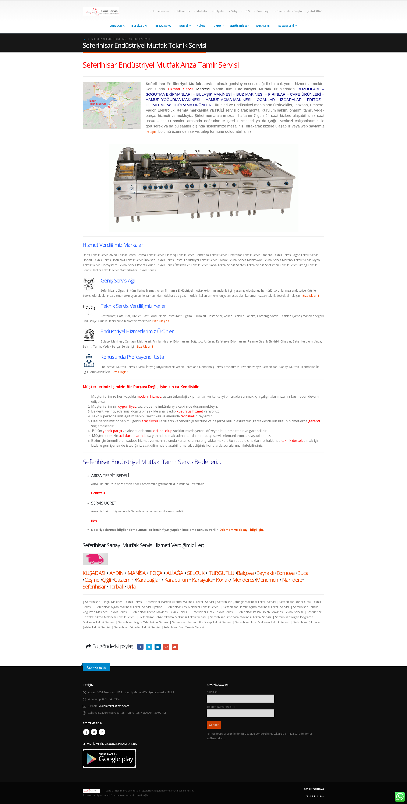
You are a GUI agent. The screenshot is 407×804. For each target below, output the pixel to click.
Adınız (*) (212, 692)
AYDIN (116, 572)
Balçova (245, 572)
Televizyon (138, 26)
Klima (201, 26)
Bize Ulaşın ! (310, 296)
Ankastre (263, 26)
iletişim (151, 131)
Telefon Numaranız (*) (220, 707)
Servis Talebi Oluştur (290, 11)
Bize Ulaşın (263, 11)
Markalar (202, 11)
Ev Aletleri (286, 26)
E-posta (175, 647)
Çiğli (106, 579)
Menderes (243, 579)
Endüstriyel (238, 26)
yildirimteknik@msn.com (114, 706)
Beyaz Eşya (163, 26)
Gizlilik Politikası (315, 796)
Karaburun (176, 579)
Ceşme (91, 579)
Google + (166, 647)
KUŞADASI (94, 572)
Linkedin (102, 732)
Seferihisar (94, 586)
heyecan (149, 647)
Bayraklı (265, 572)
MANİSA (137, 572)
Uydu (217, 26)
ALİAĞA (174, 572)
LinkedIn (158, 647)
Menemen (267, 579)
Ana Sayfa (117, 26)
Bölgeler (219, 11)
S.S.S (247, 11)
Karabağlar (148, 579)
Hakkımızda (183, 11)
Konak (223, 579)
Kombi (183, 26)
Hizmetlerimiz (160, 11)
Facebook (140, 647)
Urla (131, 586)
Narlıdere (292, 579)
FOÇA (156, 572)
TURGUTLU (221, 572)
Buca (302, 572)
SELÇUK (196, 572)
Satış (234, 11)
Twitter (94, 732)
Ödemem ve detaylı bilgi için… (242, 530)
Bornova (286, 572)
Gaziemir (123, 579)
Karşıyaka (202, 579)
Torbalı (116, 586)
